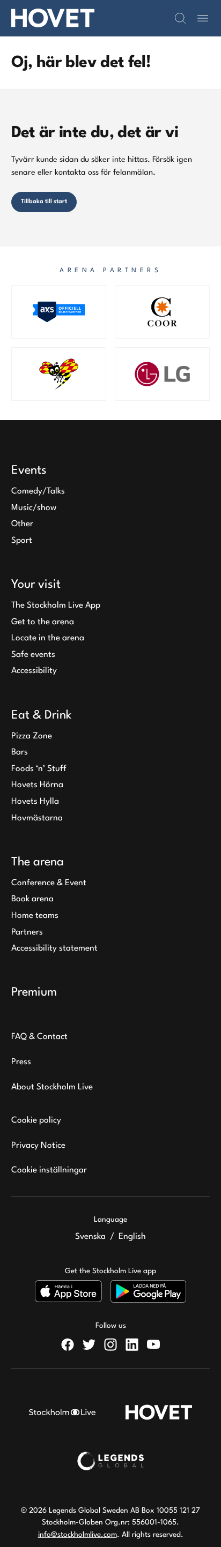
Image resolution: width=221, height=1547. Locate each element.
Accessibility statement (54, 948)
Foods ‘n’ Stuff (39, 769)
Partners (27, 932)
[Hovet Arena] (52, 18)
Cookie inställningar (49, 1170)
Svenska (90, 1236)
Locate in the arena (47, 638)
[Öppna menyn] (203, 18)
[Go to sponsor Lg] (162, 374)
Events (29, 470)
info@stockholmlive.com (77, 1534)
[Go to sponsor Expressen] (58, 374)
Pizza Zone (31, 736)
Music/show (33, 508)
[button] (180, 18)
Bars (19, 752)
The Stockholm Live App (55, 605)
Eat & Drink (41, 715)
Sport (21, 540)
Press (21, 1062)
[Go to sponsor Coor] (162, 312)
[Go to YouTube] (153, 1344)
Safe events (33, 655)
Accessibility (34, 671)
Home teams (34, 915)
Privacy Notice (38, 1145)
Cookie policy (36, 1120)
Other (22, 524)
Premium (34, 992)
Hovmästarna (37, 818)
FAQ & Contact (39, 1037)
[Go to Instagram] (110, 1344)
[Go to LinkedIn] (132, 1344)
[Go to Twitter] (89, 1344)
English (132, 1236)
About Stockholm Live (52, 1087)
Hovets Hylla (35, 801)
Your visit (36, 585)
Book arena (32, 899)
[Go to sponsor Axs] (58, 312)
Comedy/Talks (38, 491)
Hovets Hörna (37, 785)
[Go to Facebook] (67, 1344)
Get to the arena (42, 622)
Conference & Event (48, 883)
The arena (37, 862)
